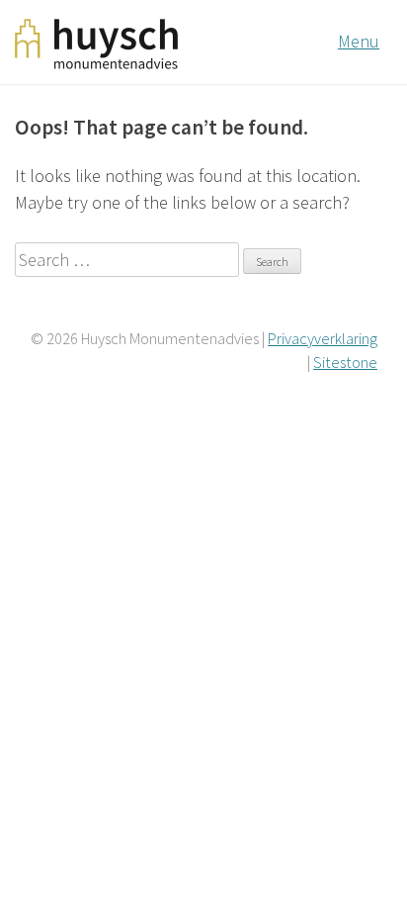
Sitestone (345, 362)
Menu (358, 41)
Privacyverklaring (322, 338)
